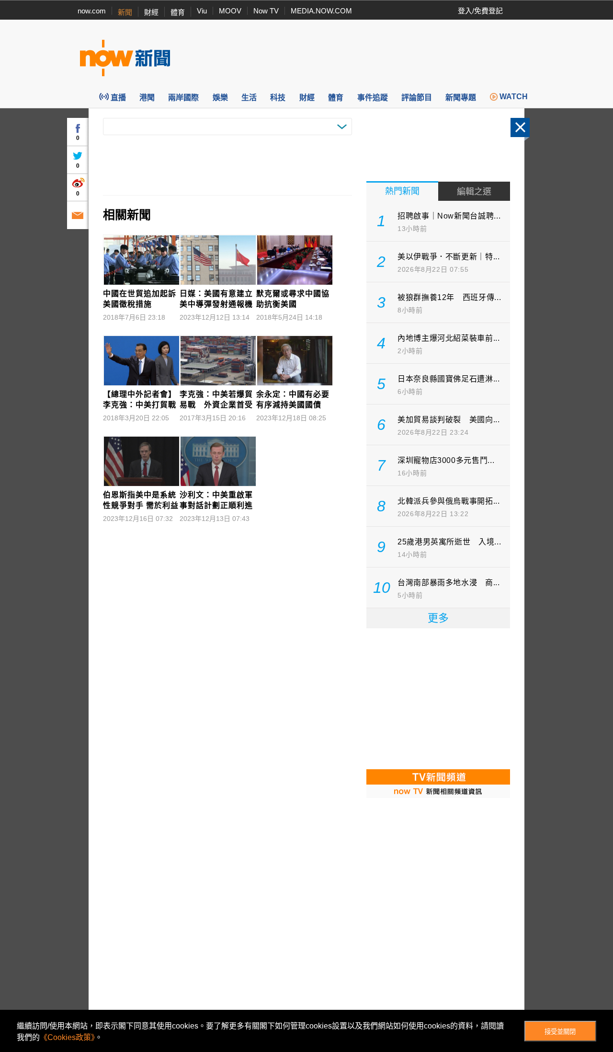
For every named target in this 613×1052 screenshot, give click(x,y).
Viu (202, 11)
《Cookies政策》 (67, 1037)
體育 (177, 12)
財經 (151, 12)
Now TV (266, 11)
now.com (92, 11)
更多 (438, 618)
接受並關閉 (560, 1031)
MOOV (230, 11)
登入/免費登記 (480, 11)
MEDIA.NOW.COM (321, 11)
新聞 (125, 12)
